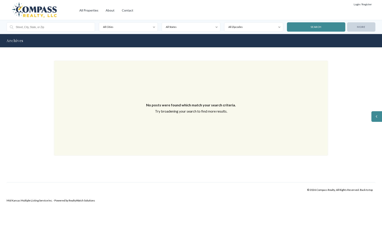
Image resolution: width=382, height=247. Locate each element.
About (110, 10)
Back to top (366, 189)
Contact (127, 10)
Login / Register (363, 4)
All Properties (88, 10)
